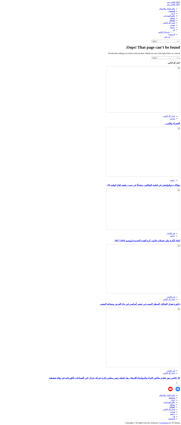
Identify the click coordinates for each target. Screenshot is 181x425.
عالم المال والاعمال (167, 9)
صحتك (172, 18)
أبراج (173, 13)
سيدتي (172, 25)
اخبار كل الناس (169, 23)
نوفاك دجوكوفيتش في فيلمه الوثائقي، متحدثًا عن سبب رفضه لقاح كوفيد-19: (143, 185)
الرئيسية (171, 34)
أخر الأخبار (171, 233)
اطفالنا (172, 20)
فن (174, 30)
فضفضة (172, 11)
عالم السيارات (169, 16)
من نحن (167, 37)
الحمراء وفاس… (172, 123)
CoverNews (164, 423)
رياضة (172, 27)
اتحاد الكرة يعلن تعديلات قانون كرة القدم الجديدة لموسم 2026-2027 (147, 240)
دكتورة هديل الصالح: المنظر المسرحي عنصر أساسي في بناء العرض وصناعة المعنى (140, 304)
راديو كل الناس (164, 32)
